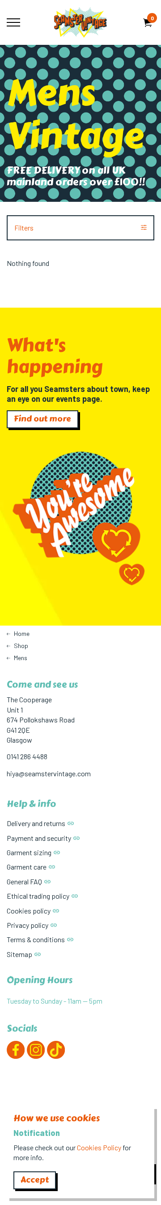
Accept (35, 1180)
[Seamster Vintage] (80, 22)
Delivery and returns (36, 823)
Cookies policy (29, 910)
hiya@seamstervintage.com (49, 773)
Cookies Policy (99, 1147)
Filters (24, 227)
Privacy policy (27, 925)
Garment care (27, 866)
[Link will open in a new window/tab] (16, 1050)
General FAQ (24, 881)
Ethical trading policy (38, 896)
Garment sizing (29, 852)
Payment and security (39, 838)
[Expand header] (13, 22)
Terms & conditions (36, 939)
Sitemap (19, 954)
